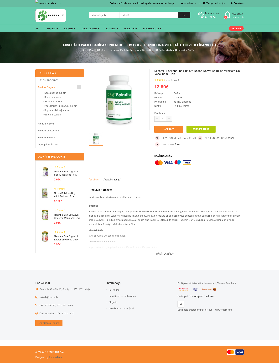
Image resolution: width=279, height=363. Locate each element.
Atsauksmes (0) (112, 179)
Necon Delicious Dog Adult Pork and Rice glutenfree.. (64, 196)
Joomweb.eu (55, 357)
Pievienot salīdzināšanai (219, 137)
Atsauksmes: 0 (172, 80)
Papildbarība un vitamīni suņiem (60, 105)
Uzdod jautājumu (172, 144)
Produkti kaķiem (46, 123)
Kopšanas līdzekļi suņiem (57, 110)
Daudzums (159, 113)
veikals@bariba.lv (49, 297)
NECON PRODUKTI (48, 80)
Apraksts (94, 179)
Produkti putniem (46, 137)
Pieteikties (239, 3)
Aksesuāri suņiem (53, 101)
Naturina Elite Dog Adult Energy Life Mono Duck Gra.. (66, 239)
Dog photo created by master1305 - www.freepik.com (204, 309)
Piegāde (113, 302)
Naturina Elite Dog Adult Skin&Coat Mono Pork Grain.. (66, 174)
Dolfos (177, 93)
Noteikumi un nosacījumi (121, 308)
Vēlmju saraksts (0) (215, 3)
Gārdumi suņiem (52, 114)
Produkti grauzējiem (48, 130)
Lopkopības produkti (48, 144)
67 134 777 (211, 16)
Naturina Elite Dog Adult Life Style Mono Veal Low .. (67, 218)
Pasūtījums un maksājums (122, 296)
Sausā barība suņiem (55, 92)
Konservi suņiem (52, 97)
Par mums (114, 289)
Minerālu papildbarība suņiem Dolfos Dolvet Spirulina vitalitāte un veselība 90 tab (153, 50)
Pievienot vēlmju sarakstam (178, 137)
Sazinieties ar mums (49, 322)
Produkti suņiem (97, 50)
